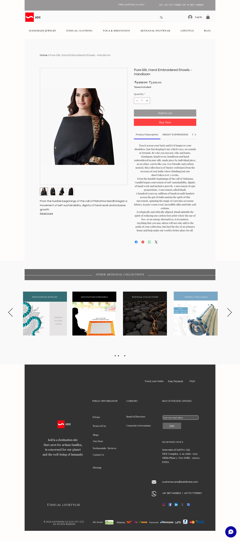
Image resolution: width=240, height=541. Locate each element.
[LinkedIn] (176, 504)
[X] (182, 504)
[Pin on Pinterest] (143, 242)
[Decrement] (136, 101)
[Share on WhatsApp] (149, 242)
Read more (46, 213)
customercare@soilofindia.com (180, 482)
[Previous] (10, 312)
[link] (147, 134)
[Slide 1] (115, 355)
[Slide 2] (118, 355)
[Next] (229, 312)
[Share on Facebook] (136, 242)
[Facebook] (170, 504)
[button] (208, 17)
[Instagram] (164, 504)
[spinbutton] (142, 101)
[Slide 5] (124, 355)
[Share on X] (156, 242)
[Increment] (147, 101)
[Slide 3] (121, 355)
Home (43, 55)
